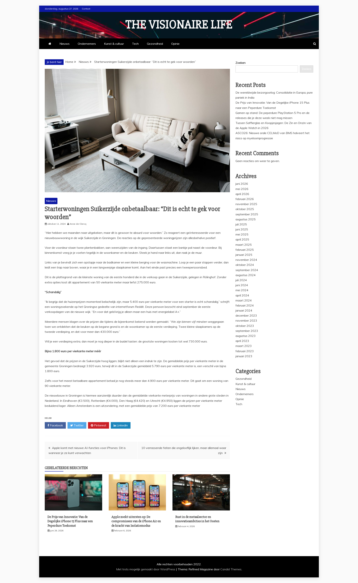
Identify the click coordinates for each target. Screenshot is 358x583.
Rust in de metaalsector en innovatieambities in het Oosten (197, 519)
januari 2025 (243, 255)
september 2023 (246, 331)
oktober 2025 (244, 209)
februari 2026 (244, 199)
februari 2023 (244, 351)
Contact (86, 8)
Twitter (78, 425)
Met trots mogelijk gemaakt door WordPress (146, 569)
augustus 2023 (245, 336)
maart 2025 (243, 244)
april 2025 (242, 239)
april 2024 (242, 295)
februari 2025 (244, 250)
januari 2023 (243, 356)
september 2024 (246, 270)
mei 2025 (241, 234)
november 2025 (246, 204)
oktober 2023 (244, 326)
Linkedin (122, 425)
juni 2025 (241, 229)
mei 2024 (241, 290)
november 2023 (246, 320)
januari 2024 (243, 310)
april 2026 (242, 194)
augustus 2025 (245, 219)
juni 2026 (241, 184)
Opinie (175, 43)
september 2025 (246, 214)
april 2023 (242, 341)
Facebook (56, 425)
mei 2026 (241, 189)
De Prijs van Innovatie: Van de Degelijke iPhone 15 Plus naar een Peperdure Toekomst (70, 521)
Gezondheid (155, 43)
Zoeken (240, 63)
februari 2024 (244, 305)
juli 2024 (241, 280)
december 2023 (246, 315)
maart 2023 (243, 346)
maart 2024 (243, 300)
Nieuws (64, 43)
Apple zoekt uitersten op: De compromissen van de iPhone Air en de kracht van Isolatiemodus (136, 521)
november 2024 (246, 260)
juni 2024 (241, 285)
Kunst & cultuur (114, 43)
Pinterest (99, 425)
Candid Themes (230, 569)
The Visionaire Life (179, 24)
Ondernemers (87, 43)
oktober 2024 (244, 265)
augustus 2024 (245, 275)
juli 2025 (241, 224)
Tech (135, 43)
